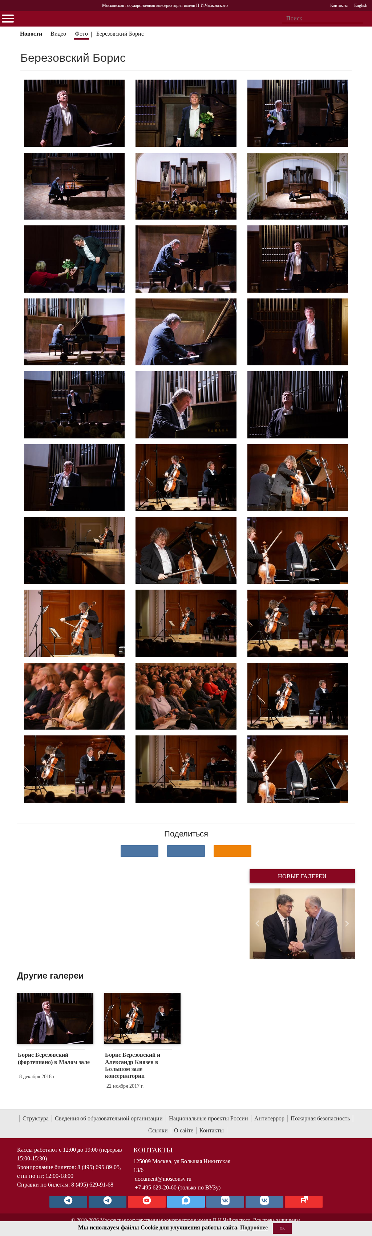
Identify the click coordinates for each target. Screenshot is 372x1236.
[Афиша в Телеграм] (304, 1202)
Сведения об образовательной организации (109, 1118)
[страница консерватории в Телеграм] (68, 1202)
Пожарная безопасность (320, 1118)
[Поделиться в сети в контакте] (139, 851)
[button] (257, 923)
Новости (31, 34)
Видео (58, 34)
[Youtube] (147, 1202)
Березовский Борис (120, 34)
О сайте (183, 1130)
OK (282, 1228)
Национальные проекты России (208, 1118)
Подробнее (254, 1227)
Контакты (211, 1130)
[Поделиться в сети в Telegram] (186, 851)
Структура (36, 1118)
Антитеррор (269, 1118)
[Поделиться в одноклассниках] (232, 851)
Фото (81, 34)
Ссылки (158, 1130)
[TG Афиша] (107, 1202)
